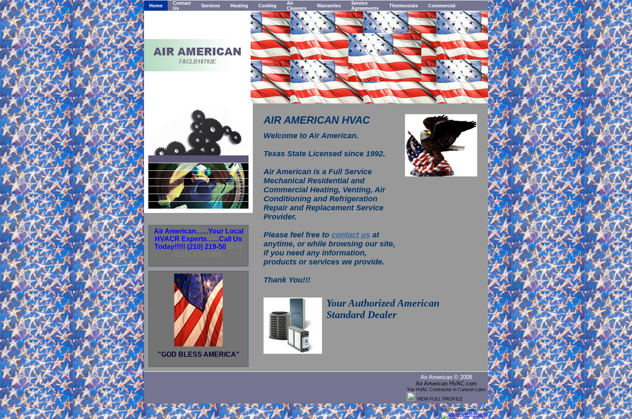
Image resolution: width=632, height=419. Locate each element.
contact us (350, 235)
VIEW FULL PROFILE (440, 398)
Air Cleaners (297, 5)
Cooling (267, 5)
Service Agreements (365, 5)
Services (210, 5)
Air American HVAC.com (446, 383)
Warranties (329, 5)
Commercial (441, 5)
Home (156, 5)
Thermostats (403, 5)
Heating (239, 5)
